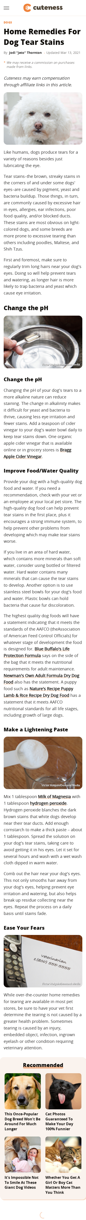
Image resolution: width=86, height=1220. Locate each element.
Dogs (8, 22)
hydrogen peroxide (48, 803)
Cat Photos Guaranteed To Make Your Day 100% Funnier (59, 1121)
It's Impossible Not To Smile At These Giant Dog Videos (22, 1182)
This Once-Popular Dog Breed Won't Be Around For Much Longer (22, 1121)
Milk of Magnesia (54, 796)
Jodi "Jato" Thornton (25, 52)
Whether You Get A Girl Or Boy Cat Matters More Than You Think (62, 1185)
